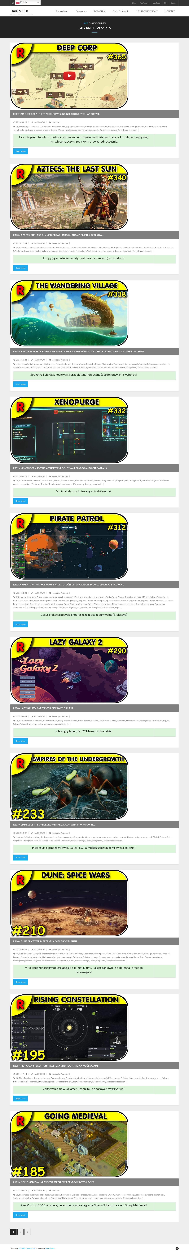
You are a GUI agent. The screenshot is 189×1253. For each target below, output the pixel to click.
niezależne (102, 126)
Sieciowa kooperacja (28, 1082)
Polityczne (77, 957)
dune (124, 953)
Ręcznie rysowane (153, 126)
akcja (34, 597)
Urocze (39, 130)
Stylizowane (18, 1198)
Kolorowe (80, 126)
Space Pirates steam (97, 604)
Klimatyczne (80, 480)
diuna (108, 953)
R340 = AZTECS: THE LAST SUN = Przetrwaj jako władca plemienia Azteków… (58, 235)
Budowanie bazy (45, 247)
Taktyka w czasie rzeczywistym (55, 960)
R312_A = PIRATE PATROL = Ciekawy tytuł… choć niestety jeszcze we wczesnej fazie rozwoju (68, 584)
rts (22, 130)
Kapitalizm (70, 126)
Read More (21, 151)
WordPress (50, 1248)
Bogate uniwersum (50, 953)
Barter (173, 3)
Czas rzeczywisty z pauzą (94, 953)
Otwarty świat (114, 1195)
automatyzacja (22, 364)
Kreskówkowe (91, 126)
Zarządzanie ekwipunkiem (103, 607)
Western (61, 130)
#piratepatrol (22, 597)
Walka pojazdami (35, 607)
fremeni (166, 953)
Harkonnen (60, 957)
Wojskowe (63, 607)
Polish (23, 2)
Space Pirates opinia (96, 600)
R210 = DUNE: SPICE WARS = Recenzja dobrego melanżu (45, 941)
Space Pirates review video (75, 604)
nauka (136, 837)
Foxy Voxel (66, 1195)
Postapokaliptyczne (122, 364)
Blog (134, 3)
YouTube (156, 3)
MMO (109, 1078)
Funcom (16, 957)
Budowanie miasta (61, 247)
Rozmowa (150, 1078)
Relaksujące (152, 364)
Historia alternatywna (100, 247)
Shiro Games (145, 957)
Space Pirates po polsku (138, 600)
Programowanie (108, 480)
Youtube (55, 122)
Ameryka (23, 247)
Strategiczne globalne (145, 604)
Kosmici (90, 480)
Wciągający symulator (96, 251)
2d (17, 126)
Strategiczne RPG (64, 1082)
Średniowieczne (146, 1195)
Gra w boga (90, 837)
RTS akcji (145, 597)
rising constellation (137, 1078)
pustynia (116, 957)
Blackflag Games (26, 1078)
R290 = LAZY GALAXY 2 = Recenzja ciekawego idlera (43, 708)
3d (17, 247)
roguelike (162, 364)
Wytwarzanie (105, 1198)
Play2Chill (159, 247)
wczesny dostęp (50, 130)
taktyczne (155, 480)
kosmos (97, 480)
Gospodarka (45, 126)
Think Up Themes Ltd (26, 1248)
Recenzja (56, 243)
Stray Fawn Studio (21, 367)
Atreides (23, 953)
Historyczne (116, 247)
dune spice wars (134, 953)
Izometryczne (128, 247)
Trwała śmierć (55, 484)
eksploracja (24, 126)
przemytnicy (96, 957)
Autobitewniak (25, 480)
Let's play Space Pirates (114, 597)
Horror (57, 480)
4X (29, 597)
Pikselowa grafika (143, 720)
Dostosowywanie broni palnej (50, 597)
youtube (69, 130)
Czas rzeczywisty (65, 837)
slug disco (17, 840)
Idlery (60, 720)
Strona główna (62, 11)
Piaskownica (113, 126)
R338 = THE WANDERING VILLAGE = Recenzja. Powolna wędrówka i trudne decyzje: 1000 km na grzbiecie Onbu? (78, 351)
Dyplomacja (146, 953)
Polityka (86, 957)
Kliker (80, 720)
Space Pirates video (115, 604)
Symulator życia (78, 367)
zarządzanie (93, 130)
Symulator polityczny (82, 1082)
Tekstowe (35, 484)
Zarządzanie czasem (108, 130)
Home (85, 23)
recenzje (132, 957)
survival (35, 251)
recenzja (143, 837)
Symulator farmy (44, 367)
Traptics (44, 484)
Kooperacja (93, 1078)
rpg (164, 720)
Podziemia (124, 126)
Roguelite (120, 480)
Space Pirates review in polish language (46, 604)
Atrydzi (37, 953)
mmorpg (116, 1078)
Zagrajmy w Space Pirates (80, 607)
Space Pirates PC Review (117, 600)
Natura (98, 364)
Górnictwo (34, 126)
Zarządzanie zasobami (127, 130)
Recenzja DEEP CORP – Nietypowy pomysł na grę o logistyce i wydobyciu (56, 114)
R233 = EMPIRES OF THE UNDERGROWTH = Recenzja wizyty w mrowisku (54, 824)
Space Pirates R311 (158, 600)
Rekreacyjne (157, 720)
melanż (69, 957)
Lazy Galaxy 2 (105, 720)
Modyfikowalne (118, 720)
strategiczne (30, 130)
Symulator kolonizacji (49, 251)
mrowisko (114, 837)
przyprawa (106, 957)
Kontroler (90, 364)
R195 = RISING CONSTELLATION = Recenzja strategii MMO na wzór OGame (55, 1065)
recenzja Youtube (137, 126)
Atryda (30, 953)
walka (25, 607)
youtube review (81, 130)
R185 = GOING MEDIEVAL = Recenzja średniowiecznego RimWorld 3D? (53, 1182)
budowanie (33, 247)
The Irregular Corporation (73, 1198)
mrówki (123, 837)
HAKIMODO (39, 122)
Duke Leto (116, 953)
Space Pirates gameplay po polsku (72, 600)
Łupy (117, 607)
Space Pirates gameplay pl (45, 600)
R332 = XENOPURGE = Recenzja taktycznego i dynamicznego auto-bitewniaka (60, 468)
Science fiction (156, 597)
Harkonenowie (48, 957)
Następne (28, 1232)
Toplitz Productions (77, 251)
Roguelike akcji (131, 597)
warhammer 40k (69, 484)
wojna (88, 840)
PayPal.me (144, 3)
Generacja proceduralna (43, 480)
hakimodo (86, 247)
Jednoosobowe (58, 126)
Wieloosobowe (98, 1082)
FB (165, 3)
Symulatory (64, 251)
